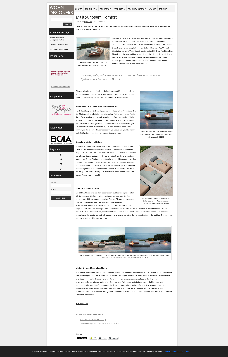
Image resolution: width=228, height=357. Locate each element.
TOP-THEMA (89, 9)
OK (187, 351)
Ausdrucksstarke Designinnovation (57, 39)
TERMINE (163, 9)
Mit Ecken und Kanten (59, 49)
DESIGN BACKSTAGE (137, 9)
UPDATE (78, 9)
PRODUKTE (117, 9)
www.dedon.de (82, 304)
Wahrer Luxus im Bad (59, 44)
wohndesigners (61, 10)
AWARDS (152, 9)
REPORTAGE (105, 9)
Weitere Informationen (174, 351)
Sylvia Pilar (88, 22)
